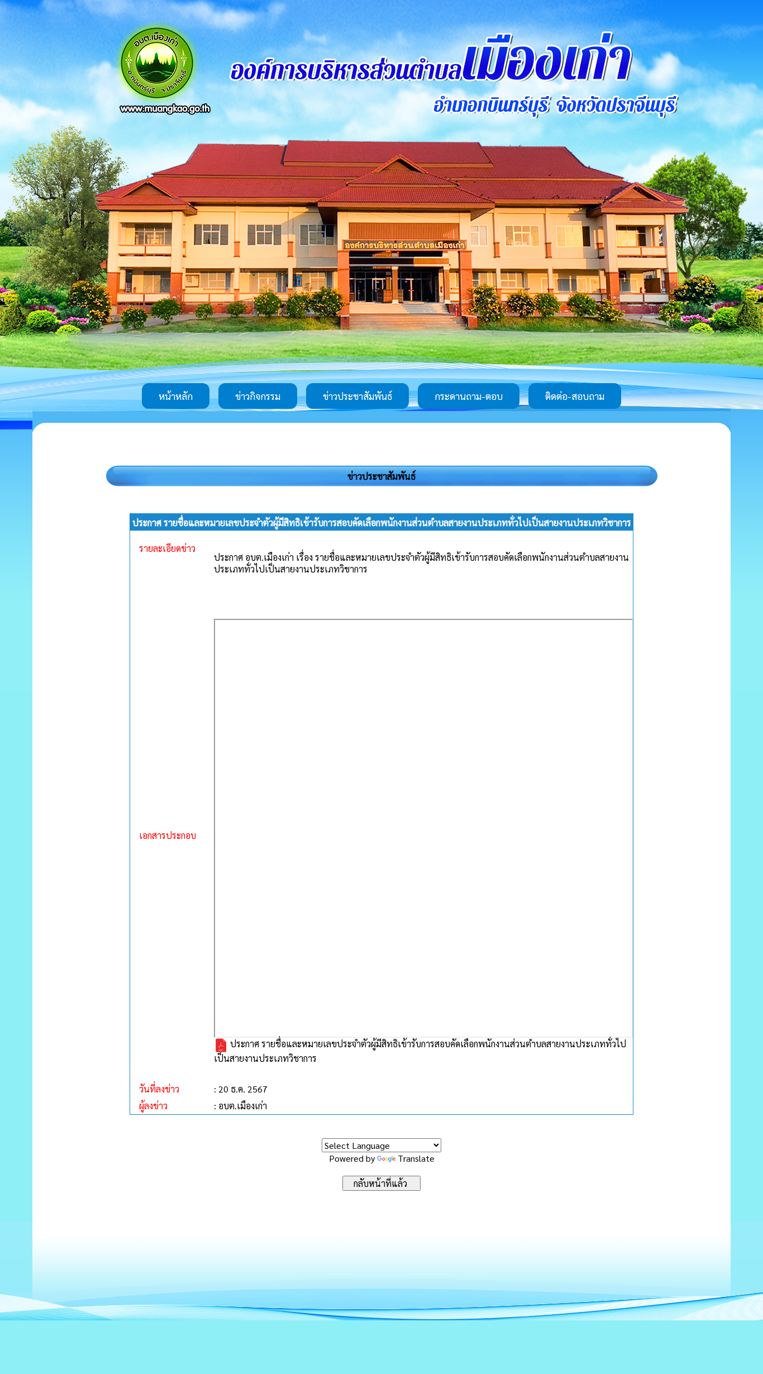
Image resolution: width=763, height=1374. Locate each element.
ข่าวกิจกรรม (257, 396)
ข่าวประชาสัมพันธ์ (357, 396)
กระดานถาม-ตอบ (469, 396)
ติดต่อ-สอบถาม (574, 396)
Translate (416, 1158)
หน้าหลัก (176, 396)
